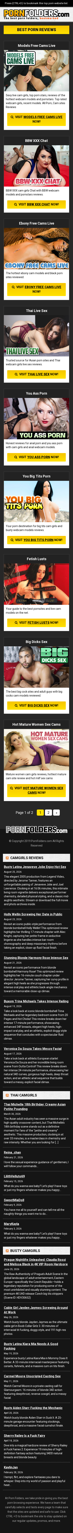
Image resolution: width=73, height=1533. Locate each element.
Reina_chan (12, 1152)
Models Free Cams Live (43, 117)
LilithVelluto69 (14, 1176)
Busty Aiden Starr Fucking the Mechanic (33, 1408)
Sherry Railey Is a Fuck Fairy (24, 1436)
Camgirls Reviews (26, 858)
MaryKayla (11, 1224)
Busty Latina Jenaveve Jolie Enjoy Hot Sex (35, 867)
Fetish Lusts (38, 622)
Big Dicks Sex (38, 705)
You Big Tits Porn (39, 540)
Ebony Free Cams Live (43, 287)
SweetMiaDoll (14, 1200)
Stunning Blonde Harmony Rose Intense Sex (36, 958)
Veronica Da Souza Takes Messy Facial (33, 1049)
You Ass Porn (38, 457)
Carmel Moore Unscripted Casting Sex (32, 1376)
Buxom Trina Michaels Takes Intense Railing (36, 1001)
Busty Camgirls (25, 1251)
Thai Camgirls (23, 1095)
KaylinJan (11, 1467)
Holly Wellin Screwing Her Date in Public (33, 914)
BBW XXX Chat (38, 204)
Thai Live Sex (38, 374)
